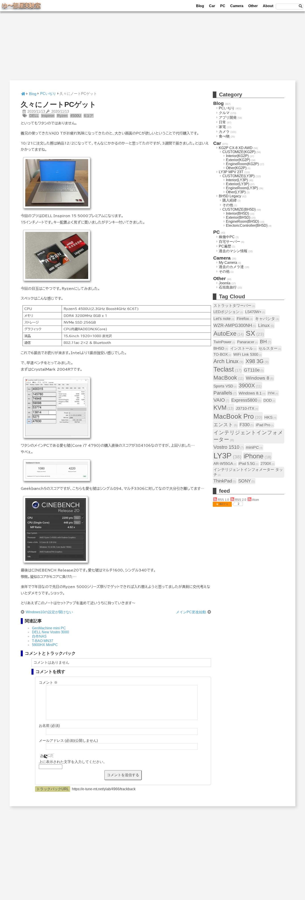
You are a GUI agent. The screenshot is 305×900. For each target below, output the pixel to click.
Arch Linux (228, 361)
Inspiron (48, 116)
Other (253, 6)
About (268, 6)
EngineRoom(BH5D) (242, 221)
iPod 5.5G (248, 463)
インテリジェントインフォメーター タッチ (248, 472)
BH (265, 341)
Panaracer (247, 342)
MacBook (228, 377)
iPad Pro (265, 425)
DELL (34, 116)
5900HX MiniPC (45, 645)
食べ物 (224, 136)
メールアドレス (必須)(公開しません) (68, 740)
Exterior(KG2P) (238, 160)
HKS (270, 417)
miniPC (254, 447)
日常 (222, 122)
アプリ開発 (228, 117)
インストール (243, 348)
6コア (88, 116)
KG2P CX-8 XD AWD (236, 148)
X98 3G (257, 361)
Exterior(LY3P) (237, 184)
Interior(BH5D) (237, 213)
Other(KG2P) (236, 168)
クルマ (224, 113)
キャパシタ (267, 318)
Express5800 (246, 400)
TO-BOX (222, 354)
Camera (236, 6)
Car (212, 6)
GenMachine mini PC (49, 628)
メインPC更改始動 (191, 612)
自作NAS (39, 636)
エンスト (225, 424)
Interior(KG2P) (237, 156)
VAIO (221, 400)
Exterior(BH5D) (238, 217)
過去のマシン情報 (233, 251)
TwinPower (224, 342)
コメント (48, 682)
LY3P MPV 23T (231, 172)
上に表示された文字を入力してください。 (73, 762)
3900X (250, 385)
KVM (223, 407)
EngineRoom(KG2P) (242, 164)
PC (222, 6)
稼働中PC (227, 237)
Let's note (223, 318)
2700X (267, 463)
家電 (222, 127)
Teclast (227, 369)
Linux (266, 325)
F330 (247, 424)
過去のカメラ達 (231, 267)
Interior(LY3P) (237, 180)
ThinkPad (224, 480)
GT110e (254, 370)
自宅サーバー (229, 241)
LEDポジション (228, 312)
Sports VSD (224, 386)
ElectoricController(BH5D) (246, 225)
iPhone (257, 456)
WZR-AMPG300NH (234, 325)
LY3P (227, 455)
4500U (75, 116)
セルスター (270, 348)
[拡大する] (83, 163)
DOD (269, 400)
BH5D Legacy (230, 196)
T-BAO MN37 (42, 641)
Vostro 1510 (228, 447)
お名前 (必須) (49, 725)
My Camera (228, 262)
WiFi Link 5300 (247, 354)
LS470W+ (255, 312)
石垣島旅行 (228, 287)
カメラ (224, 131)
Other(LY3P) (236, 192)
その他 (227, 205)
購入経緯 (229, 200)
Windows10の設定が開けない (49, 612)
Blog (200, 6)
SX (255, 333)
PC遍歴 (225, 246)
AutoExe (228, 333)
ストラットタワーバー (234, 305)
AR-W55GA (224, 463)
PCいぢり (227, 108)
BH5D (220, 348)
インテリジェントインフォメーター (248, 436)
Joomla (224, 283)
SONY (246, 480)
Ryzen (62, 116)
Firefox (245, 318)
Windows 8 (260, 377)
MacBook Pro (237, 416)
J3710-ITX (247, 408)
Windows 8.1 (252, 393)
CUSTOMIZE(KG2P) (238, 152)
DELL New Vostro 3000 (50, 632)
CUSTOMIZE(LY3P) (238, 176)
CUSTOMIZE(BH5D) (239, 209)
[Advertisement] (152, 49)
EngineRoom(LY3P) (242, 188)
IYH (273, 393)
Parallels (224, 393)
